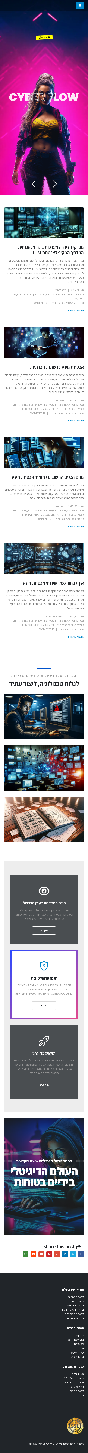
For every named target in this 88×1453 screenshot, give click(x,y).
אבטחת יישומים (76, 1301)
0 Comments (39, 302)
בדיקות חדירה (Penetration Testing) (64, 294)
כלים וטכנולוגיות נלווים (72, 1318)
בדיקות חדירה (77, 1395)
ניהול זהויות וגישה (75, 1305)
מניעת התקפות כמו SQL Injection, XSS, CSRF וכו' (49, 408)
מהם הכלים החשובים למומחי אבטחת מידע (48, 477)
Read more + (76, 310)
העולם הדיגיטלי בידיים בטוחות (44, 1176)
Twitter (73, 1254)
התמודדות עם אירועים (72, 1309)
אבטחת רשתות (76, 1296)
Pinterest (49, 1254)
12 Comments (37, 413)
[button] (80, 5)
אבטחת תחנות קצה (73, 1382)
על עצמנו (79, 1344)
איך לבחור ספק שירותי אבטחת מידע (53, 583)
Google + (57, 1254)
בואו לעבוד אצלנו (75, 1339)
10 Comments (46, 629)
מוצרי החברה (77, 1348)
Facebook (81, 1254)
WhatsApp (25, 1254)
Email (41, 1254)
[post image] (44, 222)
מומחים (59, 518)
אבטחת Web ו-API (75, 404)
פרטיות (68, 413)
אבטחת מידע (78, 413)
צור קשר (79, 1335)
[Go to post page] (43, 716)
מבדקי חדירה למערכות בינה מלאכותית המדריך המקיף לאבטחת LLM (51, 249)
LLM (82, 302)
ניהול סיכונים (77, 1386)
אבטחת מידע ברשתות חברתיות (57, 367)
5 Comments (44, 518)
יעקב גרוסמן (60, 290)
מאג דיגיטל (78, 1374)
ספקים (68, 629)
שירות (61, 629)
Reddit (33, 1254)
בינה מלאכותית (71, 302)
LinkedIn (65, 1254)
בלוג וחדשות (77, 1356)
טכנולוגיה (79, 518)
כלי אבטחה (69, 518)
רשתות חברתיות (57, 413)
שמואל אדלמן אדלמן (54, 616)
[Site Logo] (75, 1425)
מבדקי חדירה (57, 302)
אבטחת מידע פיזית (74, 1313)
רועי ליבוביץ (59, 400)
